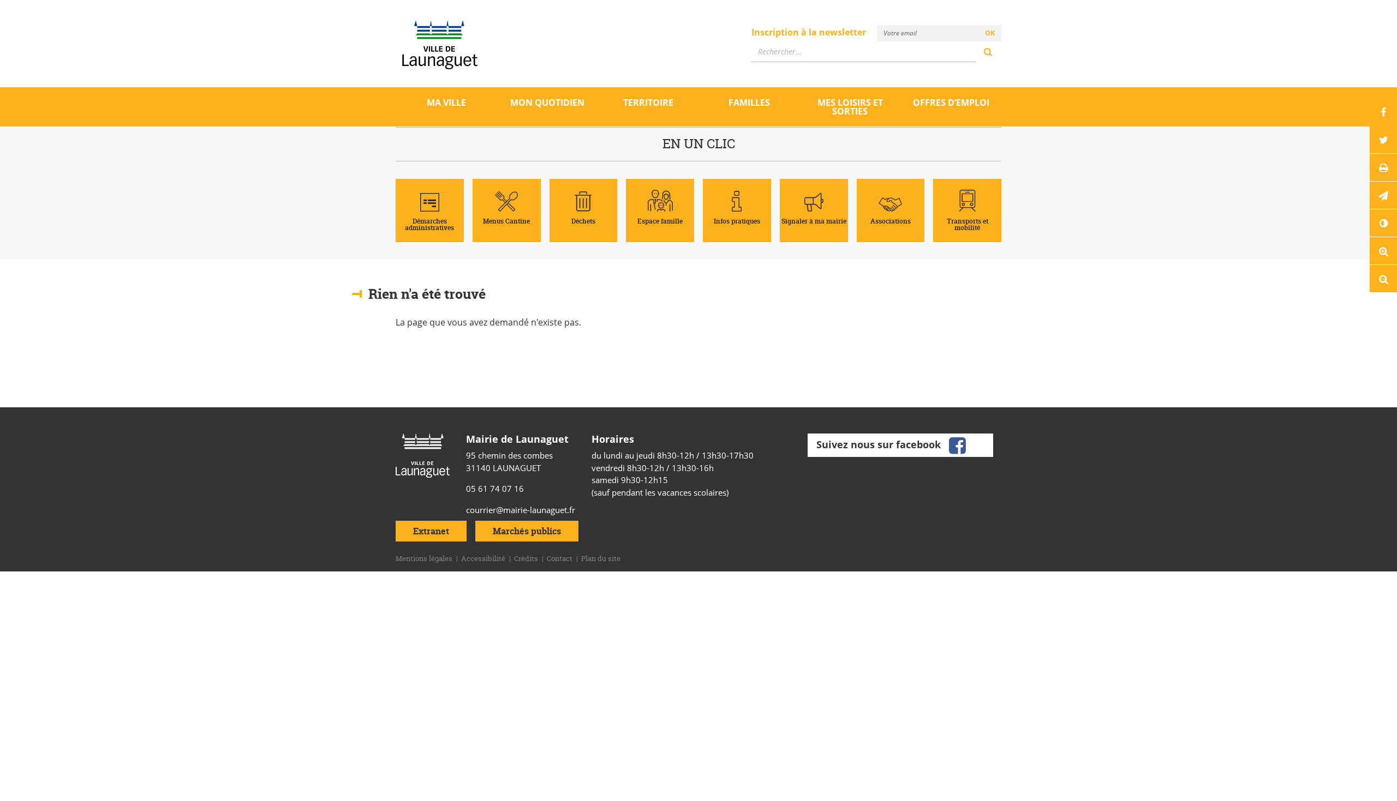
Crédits (526, 558)
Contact (559, 558)
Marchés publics (527, 531)
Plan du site (600, 558)
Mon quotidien (547, 103)
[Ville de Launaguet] (423, 454)
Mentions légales (424, 558)
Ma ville (446, 103)
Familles (749, 103)
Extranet (431, 531)
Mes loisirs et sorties (850, 107)
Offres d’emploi (951, 103)
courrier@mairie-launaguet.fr (520, 509)
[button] (1383, 195)
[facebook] (957, 443)
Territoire (648, 103)
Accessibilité (483, 558)
